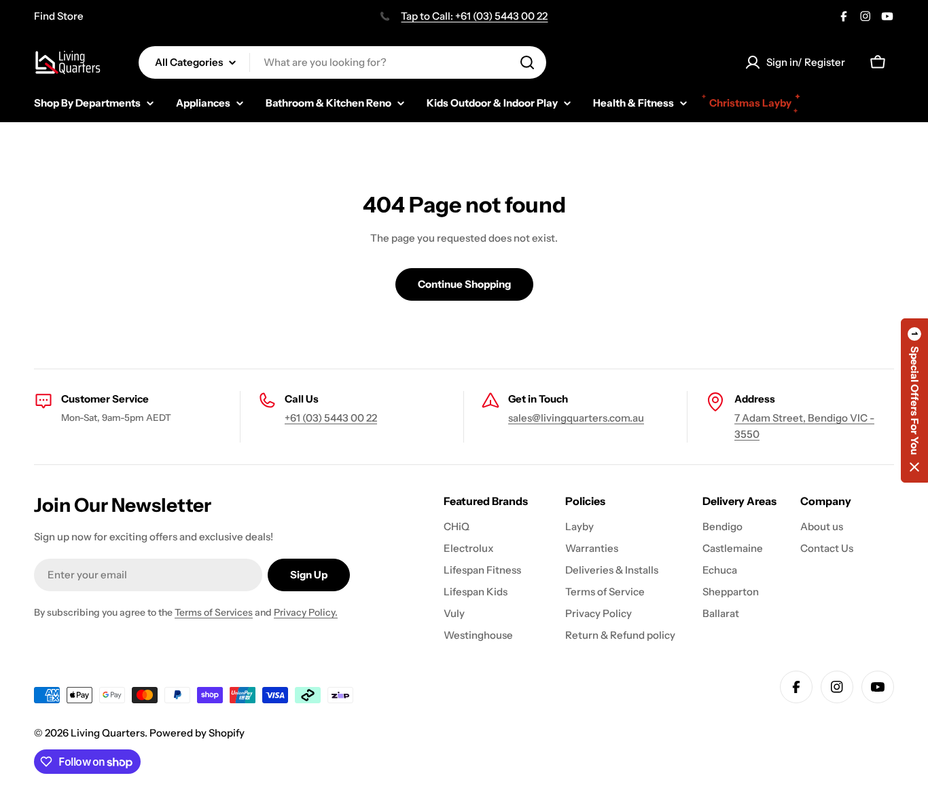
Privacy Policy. (306, 612)
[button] (914, 400)
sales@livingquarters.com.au (576, 417)
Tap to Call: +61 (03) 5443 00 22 (474, 16)
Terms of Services (214, 612)
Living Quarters (108, 732)
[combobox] (342, 62)
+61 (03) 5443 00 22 (331, 417)
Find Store (59, 16)
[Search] (527, 62)
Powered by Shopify (197, 732)
